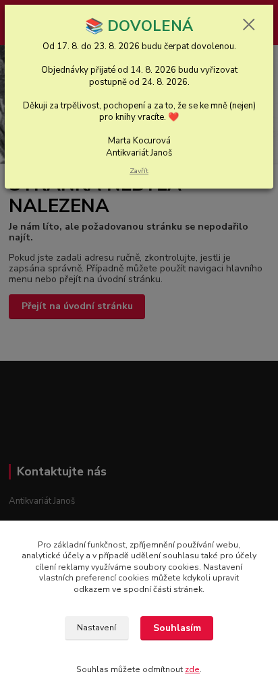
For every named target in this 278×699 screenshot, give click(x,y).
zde (192, 669)
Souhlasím (177, 628)
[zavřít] (249, 25)
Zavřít (139, 171)
